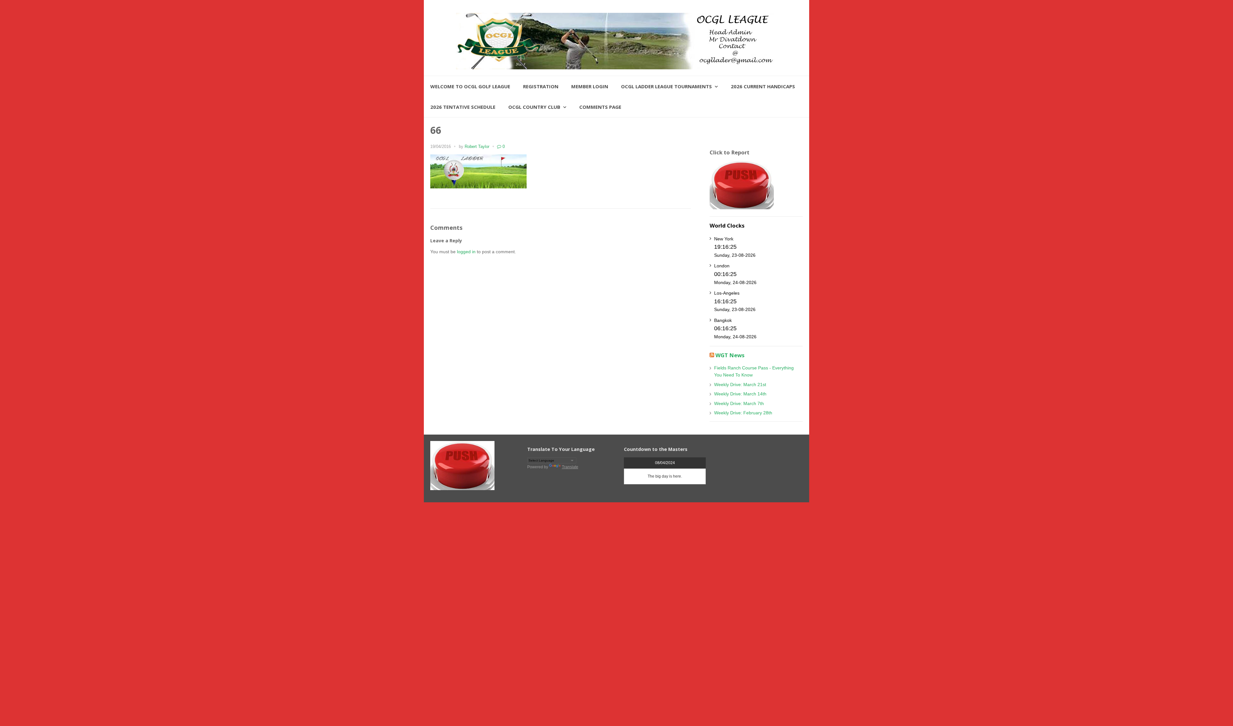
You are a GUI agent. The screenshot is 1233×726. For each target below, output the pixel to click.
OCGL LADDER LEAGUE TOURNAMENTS (666, 86)
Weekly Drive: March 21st (740, 384)
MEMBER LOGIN (589, 86)
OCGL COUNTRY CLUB (534, 107)
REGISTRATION (540, 86)
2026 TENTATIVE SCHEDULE (462, 107)
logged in (466, 251)
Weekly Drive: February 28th (743, 412)
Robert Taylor (477, 146)
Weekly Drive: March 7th (739, 403)
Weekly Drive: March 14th (740, 393)
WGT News (730, 355)
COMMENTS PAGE (600, 107)
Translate (570, 467)
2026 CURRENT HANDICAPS (763, 86)
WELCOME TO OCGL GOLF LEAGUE (470, 86)
